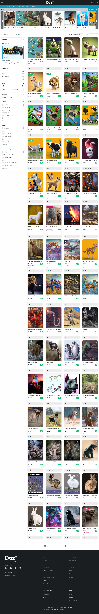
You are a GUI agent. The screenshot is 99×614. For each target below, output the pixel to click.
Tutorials (45, 563)
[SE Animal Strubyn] (90, 284)
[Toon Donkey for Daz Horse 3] (90, 82)
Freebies (71, 597)
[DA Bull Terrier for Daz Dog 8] (35, 215)
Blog (70, 563)
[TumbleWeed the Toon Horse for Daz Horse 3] (35, 115)
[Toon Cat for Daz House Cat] (72, 47)
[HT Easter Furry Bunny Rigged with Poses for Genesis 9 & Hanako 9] (90, 148)
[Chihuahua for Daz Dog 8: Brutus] (82, 18)
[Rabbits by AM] (46, 18)
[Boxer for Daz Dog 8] (90, 417)
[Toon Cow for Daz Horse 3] (90, 47)
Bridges (71, 577)
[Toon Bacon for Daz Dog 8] (72, 115)
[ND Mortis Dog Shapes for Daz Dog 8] (72, 384)
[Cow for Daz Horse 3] (53, 148)
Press (70, 570)
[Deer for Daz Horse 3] (90, 249)
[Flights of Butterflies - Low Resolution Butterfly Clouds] (22, 18)
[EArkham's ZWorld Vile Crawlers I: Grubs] (90, 350)
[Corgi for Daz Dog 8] (90, 384)
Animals (17, 6)
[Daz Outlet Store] (66, 241)
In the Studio (46, 594)
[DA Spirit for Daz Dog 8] (72, 516)
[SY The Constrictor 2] (72, 284)
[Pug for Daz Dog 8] (35, 417)
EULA (71, 607)
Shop (70, 594)
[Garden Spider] (58, 18)
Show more (4, 120)
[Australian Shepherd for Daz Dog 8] (53, 417)
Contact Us (45, 560)
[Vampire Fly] (90, 317)
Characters (11, 6)
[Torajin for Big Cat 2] (53, 215)
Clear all (22, 39)
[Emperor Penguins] (72, 350)
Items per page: (73, 34)
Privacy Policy (66, 607)
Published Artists (73, 600)
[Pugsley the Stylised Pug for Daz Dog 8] (53, 115)
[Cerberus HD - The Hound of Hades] (35, 317)
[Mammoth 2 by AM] (35, 284)
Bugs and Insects (30, 6)
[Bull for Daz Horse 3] (72, 148)
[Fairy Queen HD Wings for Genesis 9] (72, 450)
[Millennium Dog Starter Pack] (9, 18)
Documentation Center (48, 577)
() (9, 107)
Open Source (46, 580)
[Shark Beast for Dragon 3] (90, 516)
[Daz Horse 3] (70, 18)
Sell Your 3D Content (48, 570)
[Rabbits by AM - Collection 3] (53, 483)
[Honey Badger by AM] (90, 450)
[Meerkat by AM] (72, 317)
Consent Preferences (48, 583)
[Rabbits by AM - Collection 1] (90, 483)
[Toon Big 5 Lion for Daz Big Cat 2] (72, 82)
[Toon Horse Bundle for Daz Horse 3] (53, 47)
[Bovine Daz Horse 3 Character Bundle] (90, 115)
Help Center (46, 567)
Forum (44, 600)
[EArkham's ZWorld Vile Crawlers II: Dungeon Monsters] (53, 317)
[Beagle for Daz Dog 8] (72, 417)
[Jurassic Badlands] (90, 215)
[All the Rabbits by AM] (35, 483)
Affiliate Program (47, 573)
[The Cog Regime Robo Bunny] (90, 182)
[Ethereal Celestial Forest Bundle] (53, 516)
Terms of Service (58, 607)
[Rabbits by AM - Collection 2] (72, 483)
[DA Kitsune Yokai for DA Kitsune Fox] (35, 182)
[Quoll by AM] (53, 350)
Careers (71, 573)
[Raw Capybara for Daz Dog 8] (35, 249)
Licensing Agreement (48, 607)
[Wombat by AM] (35, 350)
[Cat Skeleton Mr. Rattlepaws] (53, 384)
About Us (71, 567)
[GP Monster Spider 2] (35, 450)
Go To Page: (69, 546)
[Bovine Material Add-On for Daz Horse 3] (35, 148)
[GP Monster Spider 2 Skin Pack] (72, 182)
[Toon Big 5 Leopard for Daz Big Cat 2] (53, 82)
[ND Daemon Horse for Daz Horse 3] (35, 384)
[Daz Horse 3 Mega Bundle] (34, 18)
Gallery (44, 597)
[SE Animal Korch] (53, 249)
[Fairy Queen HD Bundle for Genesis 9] (53, 450)
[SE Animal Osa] (53, 284)
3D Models (3, 6)
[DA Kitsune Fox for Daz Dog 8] (53, 182)
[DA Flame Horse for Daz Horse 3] (72, 215)
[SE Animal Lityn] (72, 249)
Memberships (72, 560)
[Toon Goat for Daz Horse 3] (35, 82)
